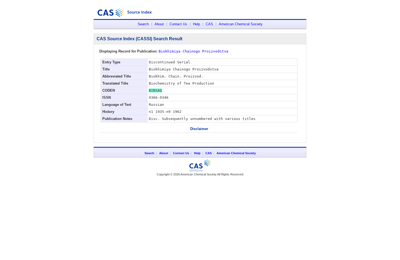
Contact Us (178, 24)
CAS (209, 24)
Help (196, 24)
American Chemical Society (241, 24)
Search (143, 24)
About (159, 24)
